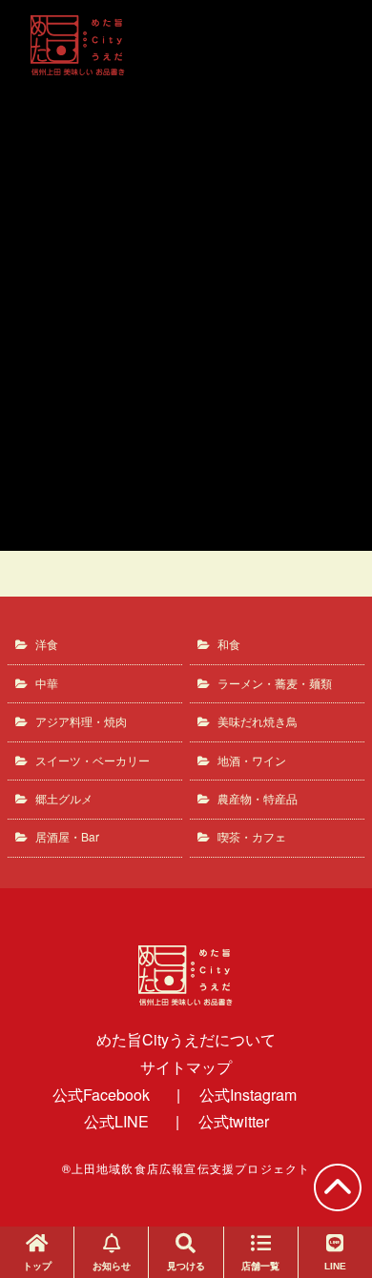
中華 (46, 683)
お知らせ (112, 1266)
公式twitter (233, 1121)
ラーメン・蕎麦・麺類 (274, 683)
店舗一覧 (260, 1266)
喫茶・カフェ (251, 836)
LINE (335, 1266)
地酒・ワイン (251, 760)
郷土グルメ (64, 798)
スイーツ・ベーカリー (92, 760)
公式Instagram (248, 1095)
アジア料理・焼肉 (81, 721)
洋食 (46, 644)
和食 (228, 644)
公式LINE (116, 1121)
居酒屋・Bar (67, 836)
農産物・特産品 (257, 798)
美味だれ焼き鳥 (257, 721)
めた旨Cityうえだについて (186, 1039)
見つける (186, 1266)
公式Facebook (101, 1095)
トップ (37, 1266)
